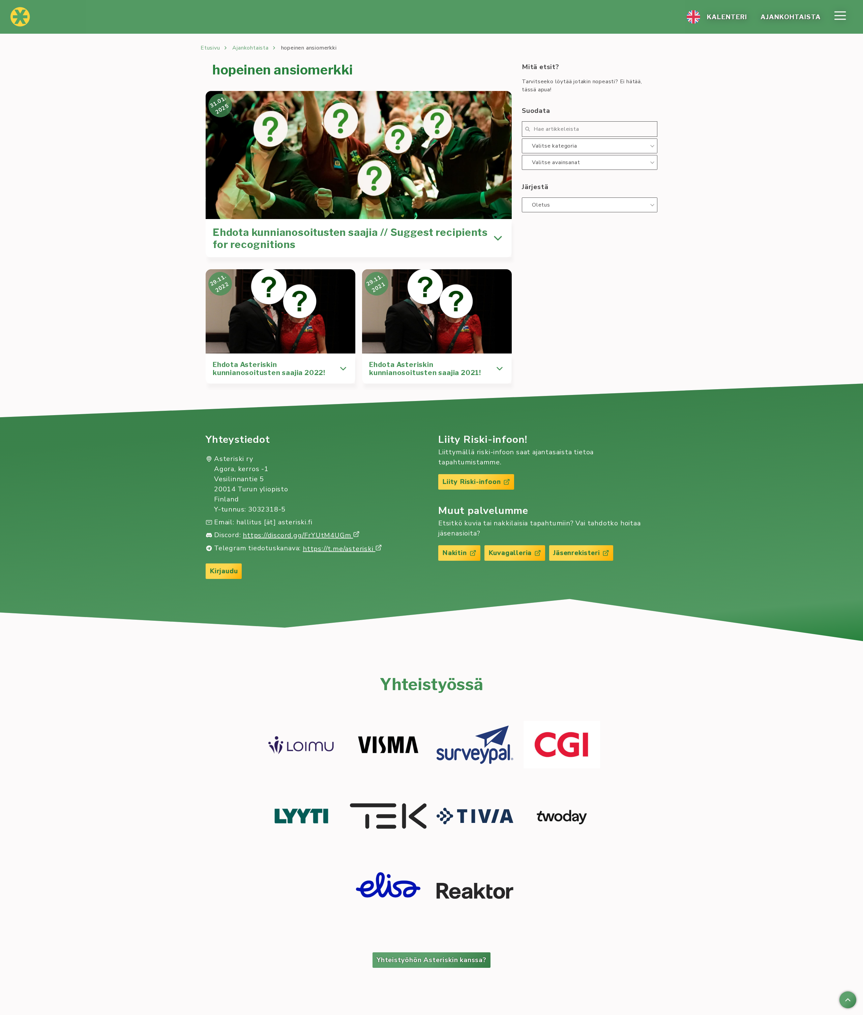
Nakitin (454, 552)
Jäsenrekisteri (576, 552)
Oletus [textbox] (541, 205)
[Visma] (388, 745)
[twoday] (562, 817)
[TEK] (388, 817)
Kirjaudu (224, 571)
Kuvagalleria (510, 552)
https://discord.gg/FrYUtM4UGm (298, 535)
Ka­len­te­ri (727, 17)
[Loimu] (301, 746)
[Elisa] (388, 892)
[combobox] (589, 146)
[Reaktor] (475, 892)
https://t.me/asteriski (339, 548)
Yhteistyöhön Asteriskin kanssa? (431, 959)
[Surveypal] (475, 746)
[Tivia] (475, 817)
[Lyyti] (301, 817)
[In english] (693, 17)
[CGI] (562, 745)
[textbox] (589, 146)
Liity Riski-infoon (471, 481)
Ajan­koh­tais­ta (791, 17)
